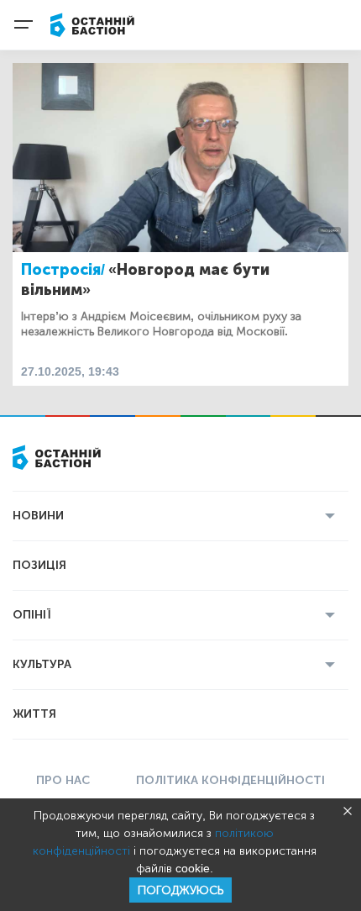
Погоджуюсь (180, 890)
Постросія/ (63, 270)
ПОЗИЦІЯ (39, 565)
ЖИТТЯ (34, 714)
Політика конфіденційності (230, 780)
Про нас (63, 780)
